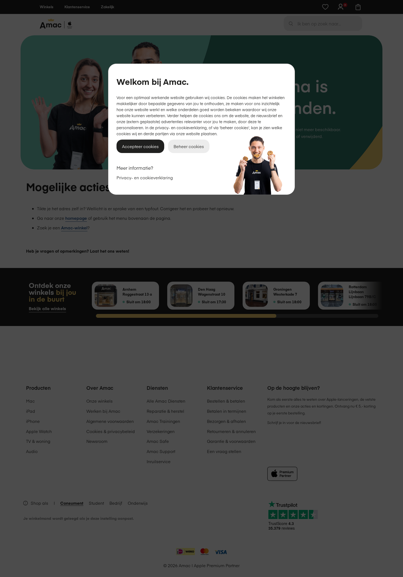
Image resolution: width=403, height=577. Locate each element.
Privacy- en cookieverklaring (145, 177)
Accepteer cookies (140, 146)
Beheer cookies (189, 146)
